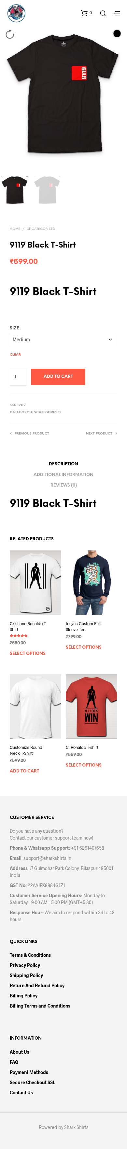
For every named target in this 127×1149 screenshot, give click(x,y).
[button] (86, 12)
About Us (19, 1052)
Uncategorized (41, 229)
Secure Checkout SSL (32, 1082)
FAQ (14, 1062)
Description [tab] (63, 464)
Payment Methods (29, 1072)
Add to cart (58, 377)
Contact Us (21, 1092)
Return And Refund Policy (37, 985)
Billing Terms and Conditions (40, 1006)
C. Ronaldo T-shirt (82, 747)
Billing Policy (23, 995)
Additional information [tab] (63, 475)
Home (15, 229)
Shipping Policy (26, 975)
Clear (15, 355)
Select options (28, 654)
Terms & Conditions (30, 955)
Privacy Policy (25, 965)
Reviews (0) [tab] (63, 485)
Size (14, 328)
